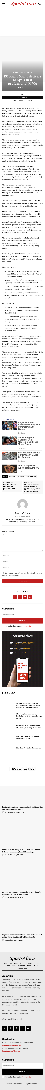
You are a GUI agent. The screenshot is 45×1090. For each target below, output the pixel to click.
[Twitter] (20, 597)
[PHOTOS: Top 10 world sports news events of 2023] (8, 737)
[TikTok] (16, 1028)
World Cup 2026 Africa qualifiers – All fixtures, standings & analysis (29, 726)
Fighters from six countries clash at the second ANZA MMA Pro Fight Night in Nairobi (22, 936)
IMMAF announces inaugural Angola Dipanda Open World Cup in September (21, 893)
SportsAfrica (22, 513)
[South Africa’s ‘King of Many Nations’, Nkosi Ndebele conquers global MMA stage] (22, 832)
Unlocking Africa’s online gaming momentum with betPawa (9, 487)
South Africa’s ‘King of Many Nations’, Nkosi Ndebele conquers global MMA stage (21, 850)
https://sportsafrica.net (22, 516)
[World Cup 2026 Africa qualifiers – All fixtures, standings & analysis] (8, 726)
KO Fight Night (31, 476)
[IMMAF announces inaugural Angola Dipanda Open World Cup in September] (22, 875)
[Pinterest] (25, 597)
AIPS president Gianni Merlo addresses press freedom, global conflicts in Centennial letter (28, 705)
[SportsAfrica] (22, 504)
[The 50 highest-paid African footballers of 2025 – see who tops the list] (8, 716)
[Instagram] (10, 1028)
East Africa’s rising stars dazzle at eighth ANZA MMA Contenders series (22, 808)
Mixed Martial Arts (22, 72)
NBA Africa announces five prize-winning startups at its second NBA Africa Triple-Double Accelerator (32, 488)
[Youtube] (28, 1028)
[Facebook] (15, 597)
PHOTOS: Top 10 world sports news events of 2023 (27, 737)
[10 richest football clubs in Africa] (8, 748)
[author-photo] (3, 812)
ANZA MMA (12, 476)
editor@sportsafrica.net (11, 1045)
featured (21, 476)
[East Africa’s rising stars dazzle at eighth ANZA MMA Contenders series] (22, 789)
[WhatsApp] (30, 597)
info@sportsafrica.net (11, 1051)
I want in (21, 621)
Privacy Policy (26, 626)
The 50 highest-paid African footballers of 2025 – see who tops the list (29, 716)
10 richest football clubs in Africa (28, 748)
